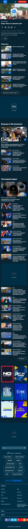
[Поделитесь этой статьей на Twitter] (5, 27)
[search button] (24, 447)
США (20, 463)
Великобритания (9, 470)
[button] (10, 92)
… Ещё (4, 38)
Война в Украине (20, 456)
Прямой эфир (22, 1)
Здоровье (20, 470)
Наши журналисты (5, 504)
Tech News (15, 203)
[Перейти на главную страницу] (5, 1)
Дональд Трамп (11, 463)
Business (3, 492)
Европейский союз (10, 467)
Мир (14, 221)
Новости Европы (17, 213)
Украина (18, 460)
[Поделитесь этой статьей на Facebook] (2, 27)
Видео (2, 501)
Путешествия (4, 498)
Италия (21, 467)
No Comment (4, 142)
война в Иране (7, 456)
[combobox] (14, 447)
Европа (3, 489)
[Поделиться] (8, 27)
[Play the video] (14, 11)
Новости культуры (17, 238)
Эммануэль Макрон (17, 474)
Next (2, 495)
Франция (10, 460)
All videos (21, 358)
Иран (7, 474)
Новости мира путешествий (8, 197)
